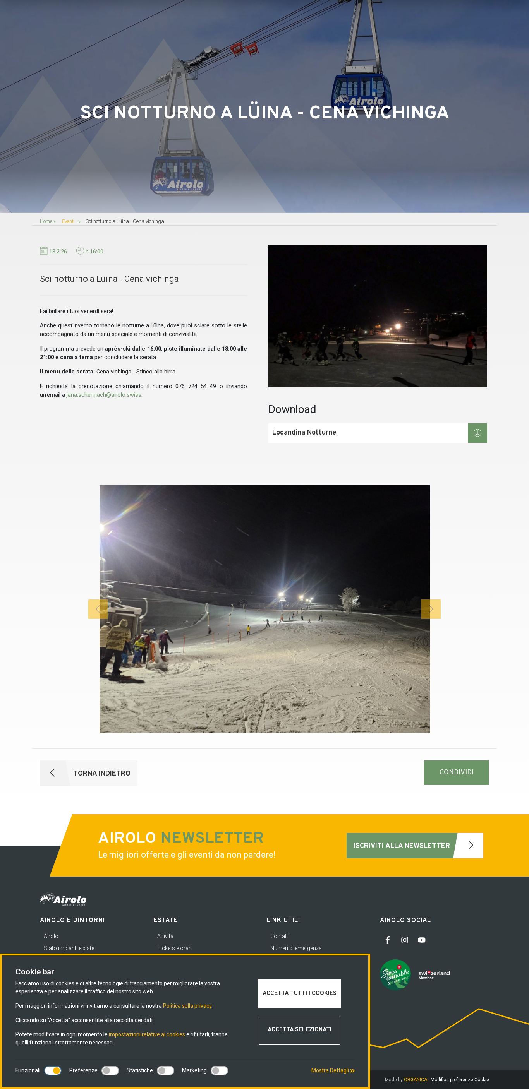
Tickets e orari (174, 948)
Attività (165, 936)
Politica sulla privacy (187, 1006)
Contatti (279, 936)
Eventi (68, 221)
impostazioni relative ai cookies (147, 1034)
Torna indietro (101, 773)
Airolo (51, 936)
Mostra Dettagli (330, 1070)
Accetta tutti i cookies (300, 993)
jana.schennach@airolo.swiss (104, 395)
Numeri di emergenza (296, 948)
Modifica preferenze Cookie (460, 1079)
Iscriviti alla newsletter (403, 846)
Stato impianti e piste (69, 948)
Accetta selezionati (299, 1030)
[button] (98, 609)
